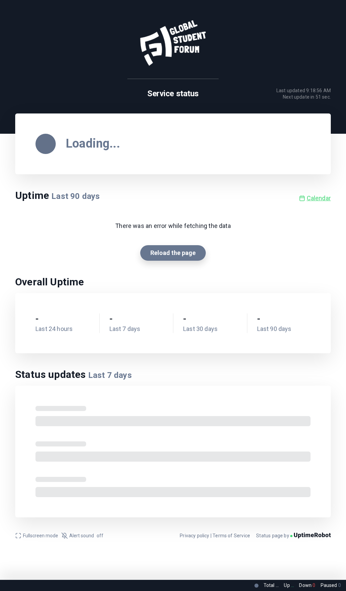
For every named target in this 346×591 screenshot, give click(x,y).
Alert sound (86, 535)
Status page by (273, 535)
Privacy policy (194, 535)
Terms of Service (231, 535)
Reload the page (173, 252)
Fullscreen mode (40, 535)
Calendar (319, 198)
